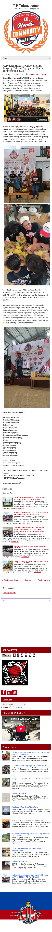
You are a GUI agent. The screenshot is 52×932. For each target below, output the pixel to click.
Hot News (32, 74)
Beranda (28, 580)
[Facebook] (3, 694)
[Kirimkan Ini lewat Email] (3, 489)
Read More (20, 508)
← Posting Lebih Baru (10, 580)
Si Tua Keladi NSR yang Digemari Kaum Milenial (29, 766)
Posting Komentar (9, 593)
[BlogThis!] (6, 489)
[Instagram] (9, 694)
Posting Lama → (44, 580)
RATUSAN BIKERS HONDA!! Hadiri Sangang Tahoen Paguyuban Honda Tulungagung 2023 (23, 68)
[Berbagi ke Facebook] (11, 489)
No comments (43, 74)
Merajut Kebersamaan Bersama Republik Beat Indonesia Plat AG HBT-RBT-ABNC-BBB (29, 498)
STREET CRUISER (13, 74)
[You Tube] (14, 694)
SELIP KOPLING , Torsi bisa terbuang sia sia (27, 820)
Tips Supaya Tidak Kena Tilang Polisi (25, 807)
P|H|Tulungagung (26, 5)
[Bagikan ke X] (8, 489)
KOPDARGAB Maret (19, 794)
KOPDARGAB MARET (19, 862)
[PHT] (28, 913)
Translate (18, 707)
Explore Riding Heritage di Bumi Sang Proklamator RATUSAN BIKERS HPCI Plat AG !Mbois (31, 513)
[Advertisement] (26, 625)
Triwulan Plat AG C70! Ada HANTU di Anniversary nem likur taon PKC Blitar (31, 562)
